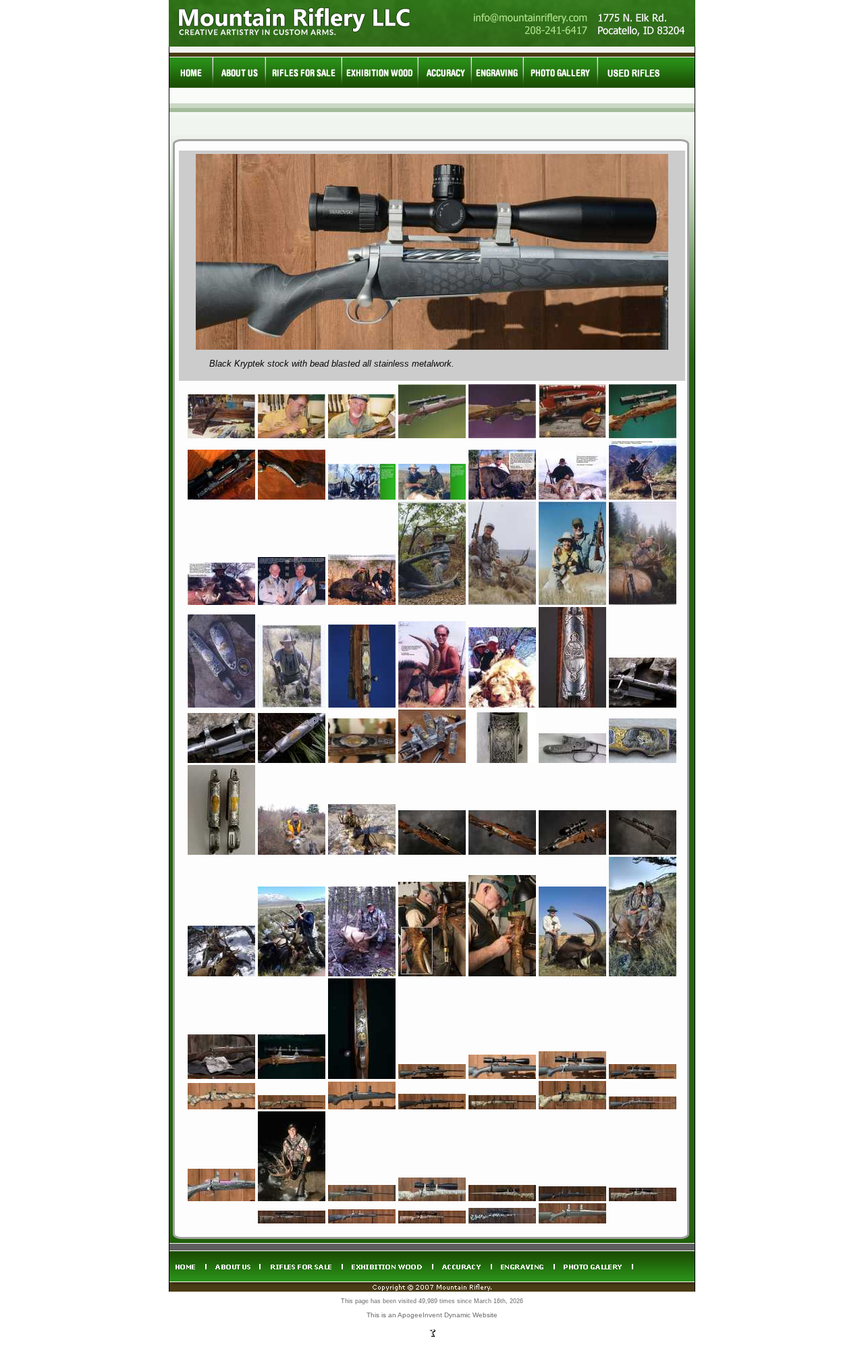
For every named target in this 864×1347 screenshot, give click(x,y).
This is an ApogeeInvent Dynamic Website (432, 1315)
